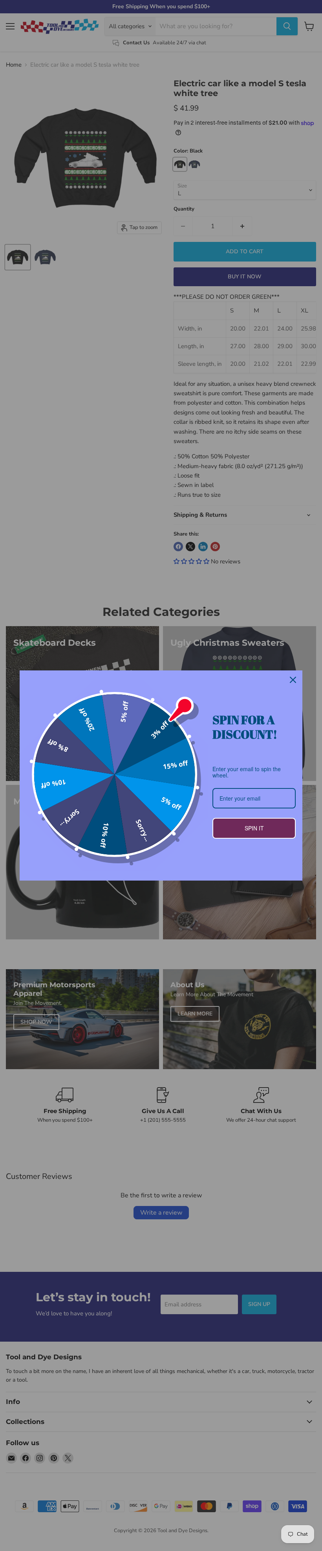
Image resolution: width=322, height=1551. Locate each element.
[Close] (293, 679)
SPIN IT (254, 828)
